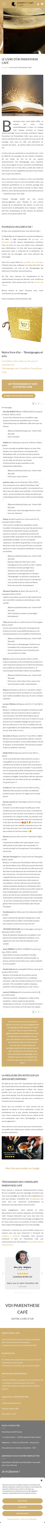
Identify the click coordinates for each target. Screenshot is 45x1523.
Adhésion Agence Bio (10, 1408)
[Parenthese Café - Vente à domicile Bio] (22, 4)
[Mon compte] (38, 4)
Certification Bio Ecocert (11, 1403)
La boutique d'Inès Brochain (22, 1276)
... (40, 413)
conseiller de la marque (33, 262)
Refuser (22, 1507)
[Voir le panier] (42, 4)
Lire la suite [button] (22, 1286)
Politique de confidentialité (28, 1519)
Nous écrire (34, 1442)
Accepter (22, 1501)
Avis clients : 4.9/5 (9, 1414)
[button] (41, 1480)
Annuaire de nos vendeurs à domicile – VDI (19, 1448)
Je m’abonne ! (11, 1471)
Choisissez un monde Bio (11, 1365)
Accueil (5, 67)
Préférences (22, 1513)
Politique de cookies (13, 1519)
